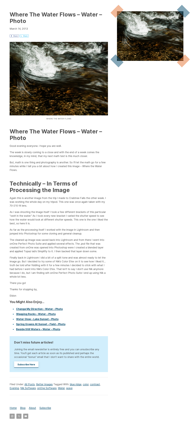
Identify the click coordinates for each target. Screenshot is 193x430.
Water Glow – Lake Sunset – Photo (37, 319)
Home (13, 407)
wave (69, 388)
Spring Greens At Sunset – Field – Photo (40, 324)
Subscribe (45, 407)
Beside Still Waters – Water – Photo (38, 329)
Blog (22, 407)
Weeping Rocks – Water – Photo (36, 313)
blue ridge (75, 384)
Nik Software (28, 388)
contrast (95, 384)
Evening (14, 388)
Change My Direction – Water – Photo (39, 308)
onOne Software (47, 388)
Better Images (44, 384)
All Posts (29, 384)
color (86, 384)
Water (61, 388)
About (32, 407)
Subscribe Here (26, 364)
